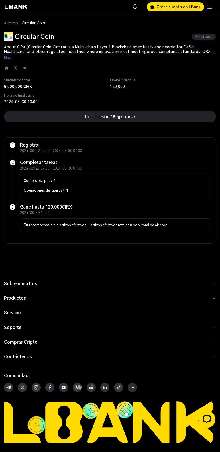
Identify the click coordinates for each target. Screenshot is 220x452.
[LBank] (16, 7)
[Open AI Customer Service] (206, 419)
